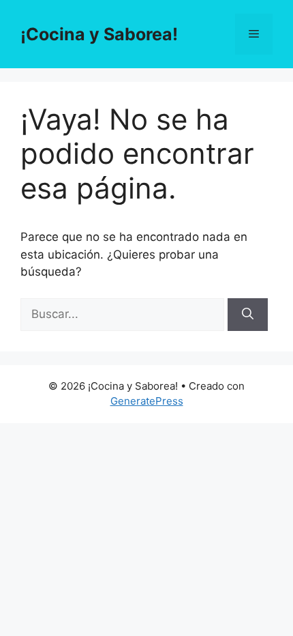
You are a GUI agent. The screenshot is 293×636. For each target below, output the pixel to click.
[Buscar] (248, 314)
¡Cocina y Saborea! (99, 34)
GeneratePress (146, 400)
